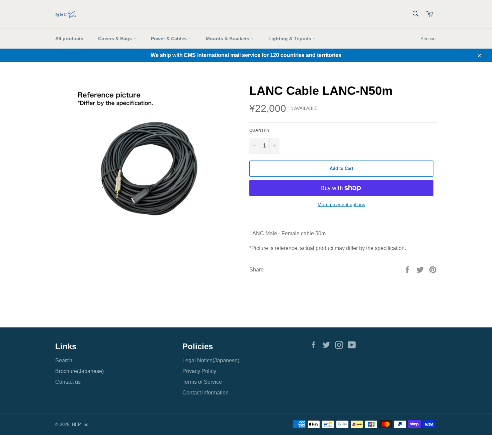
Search (63, 360)
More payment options (341, 204)
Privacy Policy (199, 371)
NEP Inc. (81, 424)
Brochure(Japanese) (79, 371)
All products (69, 38)
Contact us (68, 382)
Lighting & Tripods (290, 38)
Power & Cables (169, 38)
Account (429, 38)
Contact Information (205, 392)
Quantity (259, 130)
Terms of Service (202, 382)
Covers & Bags (115, 38)
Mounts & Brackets (228, 38)
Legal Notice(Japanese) (210, 360)
